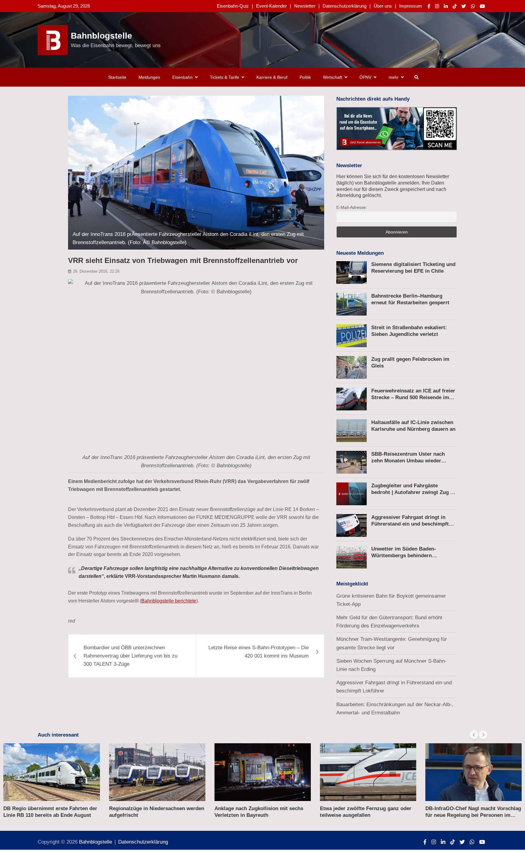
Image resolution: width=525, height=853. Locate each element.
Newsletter (304, 6)
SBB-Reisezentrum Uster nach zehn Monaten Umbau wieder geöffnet (408, 460)
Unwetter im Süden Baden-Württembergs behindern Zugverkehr (403, 555)
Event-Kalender (271, 6)
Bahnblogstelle (101, 35)
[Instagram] (437, 6)
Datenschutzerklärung (344, 6)
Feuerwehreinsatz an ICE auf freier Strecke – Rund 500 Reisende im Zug (413, 397)
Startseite (117, 77)
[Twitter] (463, 6)
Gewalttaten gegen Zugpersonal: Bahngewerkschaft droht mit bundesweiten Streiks (464, 815)
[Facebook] (429, 6)
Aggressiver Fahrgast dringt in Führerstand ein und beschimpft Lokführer (410, 524)
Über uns (383, 6)
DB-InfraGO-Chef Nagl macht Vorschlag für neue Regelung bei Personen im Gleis (368, 815)
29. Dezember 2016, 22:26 (96, 271)
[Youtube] (482, 6)
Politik (305, 77)
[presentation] (474, 734)
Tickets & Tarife (224, 77)
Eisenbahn (182, 77)
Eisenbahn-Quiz (233, 6)
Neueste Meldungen (360, 253)
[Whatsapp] (472, 6)
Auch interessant (58, 735)
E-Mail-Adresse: (351, 207)
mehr (394, 77)
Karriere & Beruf (271, 77)
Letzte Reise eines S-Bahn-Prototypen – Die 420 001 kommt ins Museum (258, 652)
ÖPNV (365, 77)
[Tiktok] (454, 6)
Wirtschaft (332, 77)
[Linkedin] (445, 6)
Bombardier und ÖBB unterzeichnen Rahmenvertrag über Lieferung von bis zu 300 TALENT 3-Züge (130, 656)
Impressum (410, 6)
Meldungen (149, 77)
